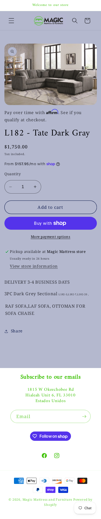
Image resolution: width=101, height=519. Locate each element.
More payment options (50, 236)
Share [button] (17, 331)
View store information (34, 266)
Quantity (12, 173)
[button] (11, 20)
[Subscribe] (84, 416)
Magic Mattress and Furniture (48, 499)
